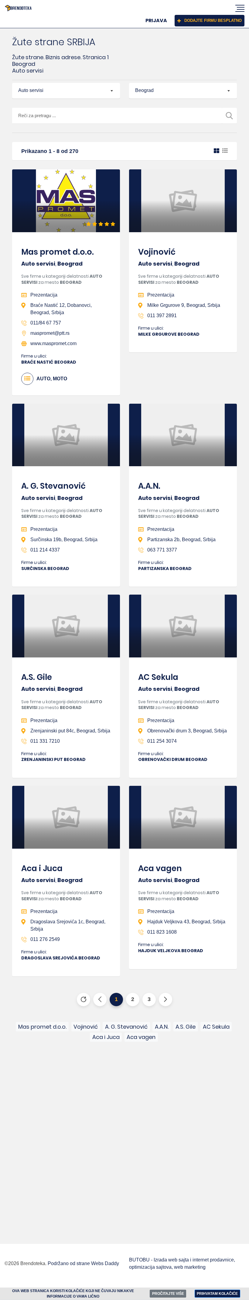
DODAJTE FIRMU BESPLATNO (213, 20)
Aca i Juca (42, 868)
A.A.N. (149, 485)
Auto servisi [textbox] (30, 90)
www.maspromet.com (53, 343)
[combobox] (66, 91)
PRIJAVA (156, 20)
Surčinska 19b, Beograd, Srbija (63, 539)
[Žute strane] (18, 8)
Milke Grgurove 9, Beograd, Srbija (183, 305)
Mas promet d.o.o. (57, 251)
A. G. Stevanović (53, 485)
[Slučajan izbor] (83, 999)
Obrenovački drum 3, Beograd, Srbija (187, 730)
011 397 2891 (162, 315)
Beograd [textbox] (144, 90)
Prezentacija (43, 294)
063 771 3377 (162, 549)
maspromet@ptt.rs (50, 333)
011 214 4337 (45, 549)
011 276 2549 (45, 939)
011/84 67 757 (45, 322)
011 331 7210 (45, 741)
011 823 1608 (162, 932)
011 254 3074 (162, 741)
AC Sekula (158, 677)
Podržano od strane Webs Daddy (83, 1263)
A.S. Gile (36, 677)
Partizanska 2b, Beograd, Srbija (181, 539)
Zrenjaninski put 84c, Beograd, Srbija (70, 730)
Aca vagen (160, 868)
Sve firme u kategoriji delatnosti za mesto (61, 279)
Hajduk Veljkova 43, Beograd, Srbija (186, 921)
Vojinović (157, 251)
